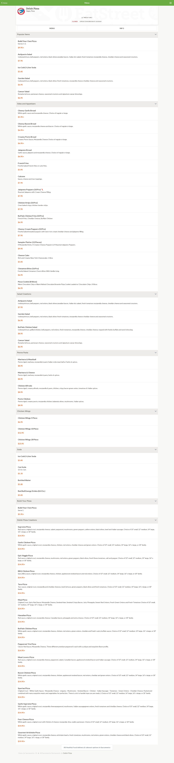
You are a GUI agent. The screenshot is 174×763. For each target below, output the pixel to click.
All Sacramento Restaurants (50, 753)
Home (20, 753)
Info (122, 28)
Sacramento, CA (31, 753)
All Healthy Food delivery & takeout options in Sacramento (87, 747)
